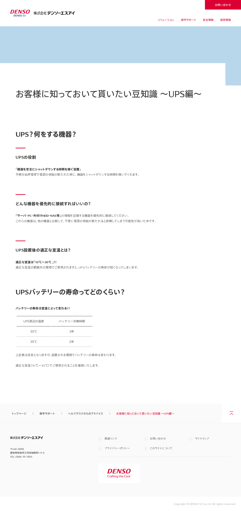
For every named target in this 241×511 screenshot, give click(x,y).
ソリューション (166, 20)
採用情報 (225, 20)
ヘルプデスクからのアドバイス (85, 413)
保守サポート (188, 20)
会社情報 (208, 20)
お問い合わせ (223, 5)
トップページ (19, 413)
